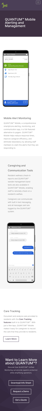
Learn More (11, 339)
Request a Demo (21, 391)
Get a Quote (21, 400)
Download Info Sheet (21, 383)
